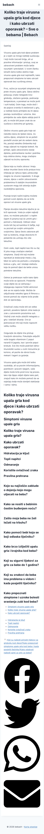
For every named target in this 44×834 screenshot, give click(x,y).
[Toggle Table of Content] (5, 640)
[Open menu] (39, 4)
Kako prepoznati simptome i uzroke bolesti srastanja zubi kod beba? (21, 597)
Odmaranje (13, 626)
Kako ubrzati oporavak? (19, 613)
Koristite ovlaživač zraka (19, 630)
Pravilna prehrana (16, 633)
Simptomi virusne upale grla (21, 607)
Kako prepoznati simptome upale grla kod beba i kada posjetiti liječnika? (21, 646)
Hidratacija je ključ (16, 620)
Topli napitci (13, 623)
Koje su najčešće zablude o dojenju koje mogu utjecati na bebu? (21, 490)
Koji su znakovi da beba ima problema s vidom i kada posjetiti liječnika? (20, 579)
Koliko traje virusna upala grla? (22, 610)
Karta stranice (30, 827)
